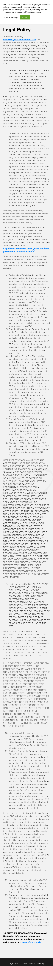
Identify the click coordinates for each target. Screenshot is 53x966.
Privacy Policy (28, 963)
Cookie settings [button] (11, 17)
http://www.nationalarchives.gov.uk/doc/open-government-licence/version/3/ (26, 250)
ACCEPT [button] (25, 17)
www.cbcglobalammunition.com (19, 39)
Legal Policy (14, 963)
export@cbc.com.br (31, 942)
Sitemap (40, 963)
